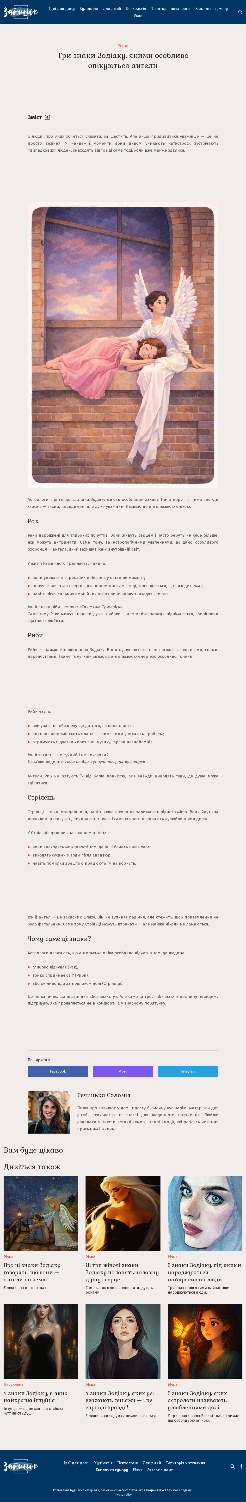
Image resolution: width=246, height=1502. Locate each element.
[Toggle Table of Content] (47, 117)
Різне (138, 15)
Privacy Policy (123, 1494)
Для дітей (112, 8)
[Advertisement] (123, 93)
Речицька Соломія (104, 1095)
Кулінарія (89, 8)
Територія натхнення (171, 8)
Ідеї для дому (62, 8)
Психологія (136, 8)
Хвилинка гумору (211, 8)
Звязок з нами (160, 1470)
